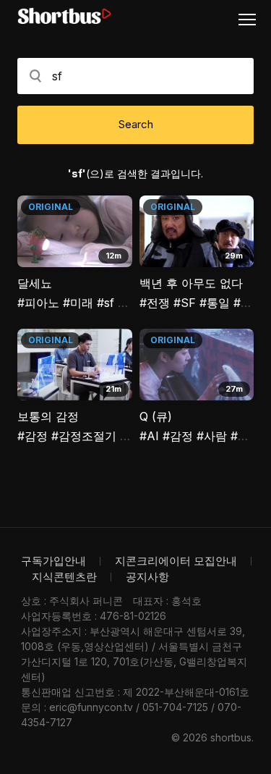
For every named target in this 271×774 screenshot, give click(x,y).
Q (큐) (155, 416)
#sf (105, 302)
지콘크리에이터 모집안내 (176, 561)
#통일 (214, 302)
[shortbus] (64, 16)
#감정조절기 (83, 436)
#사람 (212, 436)
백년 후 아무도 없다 (191, 283)
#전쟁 (154, 302)
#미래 (78, 302)
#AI (151, 436)
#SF (184, 302)
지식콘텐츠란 (64, 577)
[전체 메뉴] (252, 18)
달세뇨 (34, 283)
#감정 (32, 436)
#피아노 (38, 302)
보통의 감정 (48, 416)
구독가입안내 (53, 561)
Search (136, 124)
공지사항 (147, 577)
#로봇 (246, 436)
